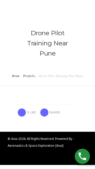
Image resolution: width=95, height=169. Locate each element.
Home (16, 75)
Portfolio (29, 75)
